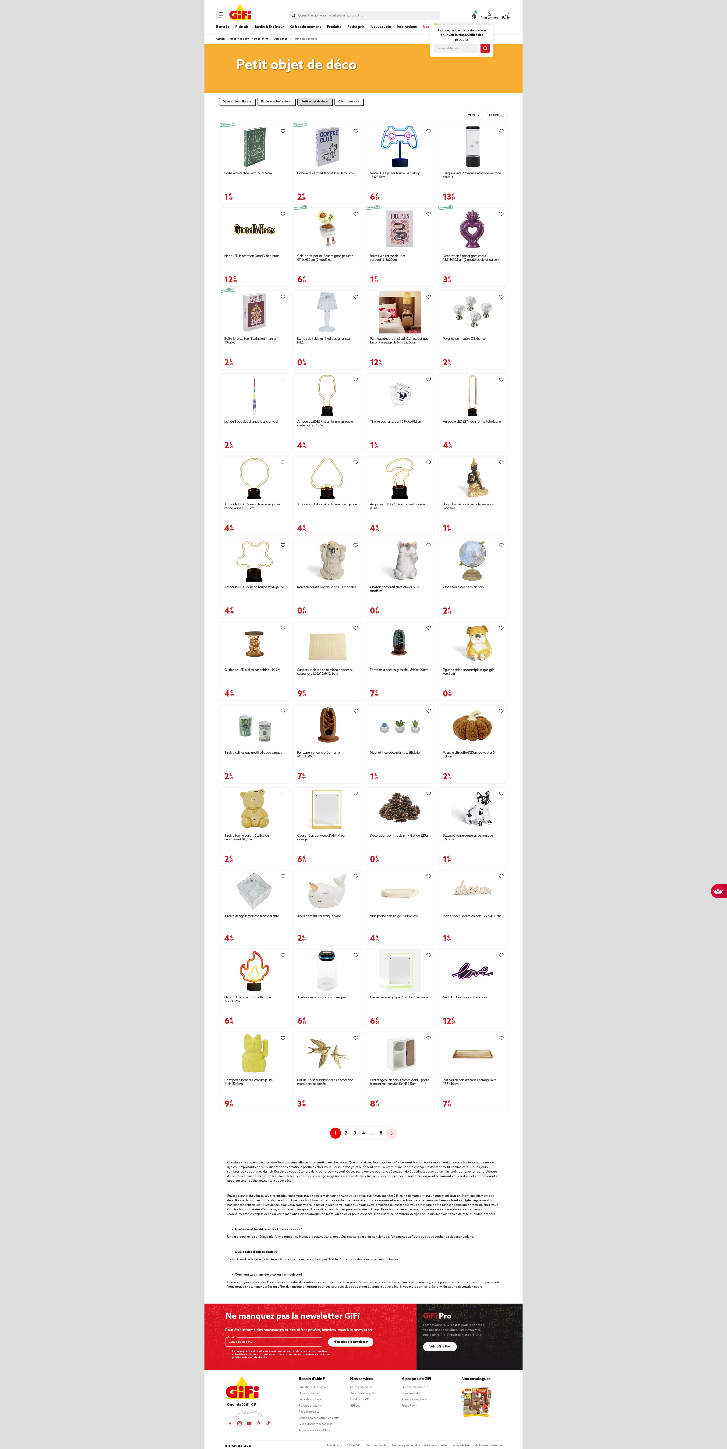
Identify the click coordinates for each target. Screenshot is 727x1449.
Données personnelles (406, 1445)
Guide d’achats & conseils (315, 1424)
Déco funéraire (348, 101)
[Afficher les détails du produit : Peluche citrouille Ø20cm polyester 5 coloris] (472, 726)
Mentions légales (377, 1445)
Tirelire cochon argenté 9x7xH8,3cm (396, 422)
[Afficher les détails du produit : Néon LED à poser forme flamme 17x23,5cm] (254, 970)
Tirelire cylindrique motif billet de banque (253, 753)
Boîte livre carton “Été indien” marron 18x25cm (250, 340)
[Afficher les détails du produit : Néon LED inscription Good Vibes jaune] (254, 229)
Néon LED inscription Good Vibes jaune (251, 256)
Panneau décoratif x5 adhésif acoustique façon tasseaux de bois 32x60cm (399, 340)
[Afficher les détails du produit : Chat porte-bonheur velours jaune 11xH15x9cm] (254, 1053)
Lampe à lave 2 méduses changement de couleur (472, 175)
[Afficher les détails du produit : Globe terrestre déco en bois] (472, 560)
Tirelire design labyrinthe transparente (251, 916)
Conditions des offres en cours (319, 1418)
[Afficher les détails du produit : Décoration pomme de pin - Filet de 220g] (399, 809)
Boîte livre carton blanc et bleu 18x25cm (325, 173)
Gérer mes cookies (436, 1445)
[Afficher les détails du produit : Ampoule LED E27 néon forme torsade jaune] (399, 478)
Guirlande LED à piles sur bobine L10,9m (252, 670)
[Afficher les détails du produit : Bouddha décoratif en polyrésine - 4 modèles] (472, 478)
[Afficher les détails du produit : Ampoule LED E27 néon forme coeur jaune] (327, 478)
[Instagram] (239, 1423)
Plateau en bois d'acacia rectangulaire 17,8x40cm (469, 1082)
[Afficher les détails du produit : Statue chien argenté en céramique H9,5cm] (472, 809)
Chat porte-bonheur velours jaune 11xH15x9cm (248, 1082)
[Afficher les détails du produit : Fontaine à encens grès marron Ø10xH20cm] (327, 726)
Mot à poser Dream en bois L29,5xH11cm (472, 916)
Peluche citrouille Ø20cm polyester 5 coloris (469, 754)
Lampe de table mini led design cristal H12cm (323, 340)
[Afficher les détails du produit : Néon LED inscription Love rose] (472, 970)
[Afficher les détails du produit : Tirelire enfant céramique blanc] (327, 890)
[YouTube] (249, 1423)
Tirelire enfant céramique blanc (319, 916)
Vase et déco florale (237, 101)
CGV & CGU (354, 1445)
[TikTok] (268, 1423)
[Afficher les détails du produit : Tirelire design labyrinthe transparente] (254, 890)
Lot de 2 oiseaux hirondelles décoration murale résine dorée (325, 1082)
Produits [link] (334, 27)
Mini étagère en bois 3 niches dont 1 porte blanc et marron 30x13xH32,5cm (399, 1082)
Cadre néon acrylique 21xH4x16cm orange (322, 837)
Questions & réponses (313, 1387)
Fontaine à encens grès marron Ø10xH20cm (319, 754)
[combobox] (364, 15)
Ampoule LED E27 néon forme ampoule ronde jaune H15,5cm (252, 506)
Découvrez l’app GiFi (363, 1393)
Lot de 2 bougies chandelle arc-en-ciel (251, 422)
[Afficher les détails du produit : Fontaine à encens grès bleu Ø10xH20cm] (399, 643)
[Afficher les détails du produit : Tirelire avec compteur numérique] (327, 970)
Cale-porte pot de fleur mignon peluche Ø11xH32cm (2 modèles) (325, 258)
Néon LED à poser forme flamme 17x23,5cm (247, 999)
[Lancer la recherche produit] (293, 15)
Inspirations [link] (407, 27)
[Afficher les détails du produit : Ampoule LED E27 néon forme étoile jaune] (254, 560)
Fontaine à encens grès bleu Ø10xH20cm (399, 670)
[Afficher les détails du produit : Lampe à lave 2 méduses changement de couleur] (472, 146)
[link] (334, 32)
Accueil (220, 38)
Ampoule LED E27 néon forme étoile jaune (254, 587)
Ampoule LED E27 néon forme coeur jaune (327, 504)
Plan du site (335, 1445)
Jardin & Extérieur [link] (269, 27)
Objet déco (280, 38)
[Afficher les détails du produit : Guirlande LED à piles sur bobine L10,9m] (254, 643)
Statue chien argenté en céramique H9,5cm (468, 837)
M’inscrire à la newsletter (350, 1342)
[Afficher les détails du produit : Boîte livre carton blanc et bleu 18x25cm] (327, 146)
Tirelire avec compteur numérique (321, 997)
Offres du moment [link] (305, 27)
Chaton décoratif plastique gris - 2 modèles (394, 589)
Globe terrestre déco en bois (463, 587)
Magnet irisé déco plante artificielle (395, 753)
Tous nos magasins (414, 1399)
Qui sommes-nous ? (415, 1387)
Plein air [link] (242, 27)
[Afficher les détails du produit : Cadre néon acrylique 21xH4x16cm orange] (327, 809)
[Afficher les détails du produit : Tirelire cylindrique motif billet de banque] (254, 726)
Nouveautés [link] (381, 27)
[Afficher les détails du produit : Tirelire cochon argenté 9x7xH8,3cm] (399, 395)
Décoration (261, 38)
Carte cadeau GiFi (361, 1387)
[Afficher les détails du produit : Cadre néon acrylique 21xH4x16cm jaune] (399, 970)
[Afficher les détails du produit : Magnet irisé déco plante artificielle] (399, 726)
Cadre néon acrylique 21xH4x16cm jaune (399, 997)
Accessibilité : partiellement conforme (477, 1445)
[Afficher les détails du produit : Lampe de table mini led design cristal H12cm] (327, 312)
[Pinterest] (258, 1423)
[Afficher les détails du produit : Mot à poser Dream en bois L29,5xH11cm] (472, 890)
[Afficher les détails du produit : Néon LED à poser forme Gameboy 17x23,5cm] (399, 146)
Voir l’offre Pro (440, 1346)
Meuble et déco (239, 38)
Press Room (409, 1406)
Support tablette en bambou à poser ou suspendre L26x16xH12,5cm (325, 672)
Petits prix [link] (356, 27)
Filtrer (494, 115)
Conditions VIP (359, 1399)
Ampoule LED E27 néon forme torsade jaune (397, 506)
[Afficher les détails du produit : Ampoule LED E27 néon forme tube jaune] (472, 395)
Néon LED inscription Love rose (465, 997)
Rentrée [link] (222, 27)
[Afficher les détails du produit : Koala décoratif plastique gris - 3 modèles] (327, 560)
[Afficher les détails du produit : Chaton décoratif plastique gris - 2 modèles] (399, 560)
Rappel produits (309, 1412)
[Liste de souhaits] (283, 131)
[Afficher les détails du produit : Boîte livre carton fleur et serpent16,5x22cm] (399, 229)
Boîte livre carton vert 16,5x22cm (248, 173)
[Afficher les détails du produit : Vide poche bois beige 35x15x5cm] (399, 890)
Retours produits (310, 1406)
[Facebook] (230, 1423)
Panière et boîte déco (276, 101)
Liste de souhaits (310, 1399)
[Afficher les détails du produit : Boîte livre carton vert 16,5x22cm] (254, 146)
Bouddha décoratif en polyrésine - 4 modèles (468, 506)
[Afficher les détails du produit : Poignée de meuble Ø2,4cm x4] (472, 312)
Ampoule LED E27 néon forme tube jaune (472, 422)
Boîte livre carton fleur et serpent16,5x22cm (387, 258)
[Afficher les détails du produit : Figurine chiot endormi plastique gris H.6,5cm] (472, 643)
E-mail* (232, 1337)
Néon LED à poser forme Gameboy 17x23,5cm (395, 175)
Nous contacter (309, 1393)
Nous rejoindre (411, 1393)
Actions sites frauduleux (315, 1430)
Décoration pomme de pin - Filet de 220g (399, 836)
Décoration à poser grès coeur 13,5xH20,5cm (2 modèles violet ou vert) (472, 258)
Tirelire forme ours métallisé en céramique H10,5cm (246, 837)
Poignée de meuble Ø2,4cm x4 (465, 339)
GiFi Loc (355, 1406)
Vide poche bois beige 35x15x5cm (394, 916)
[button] (473, 15)
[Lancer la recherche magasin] (485, 48)
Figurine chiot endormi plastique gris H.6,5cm (469, 672)
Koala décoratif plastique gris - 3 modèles (326, 587)
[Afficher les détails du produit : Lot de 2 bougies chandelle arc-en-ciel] (254, 395)
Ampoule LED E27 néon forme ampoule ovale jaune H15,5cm (325, 423)
